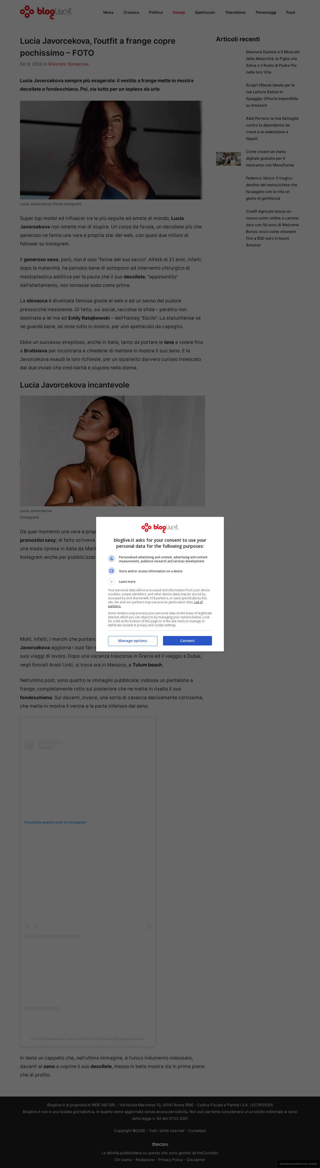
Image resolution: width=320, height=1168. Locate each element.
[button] (160, 581)
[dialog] (160, 584)
